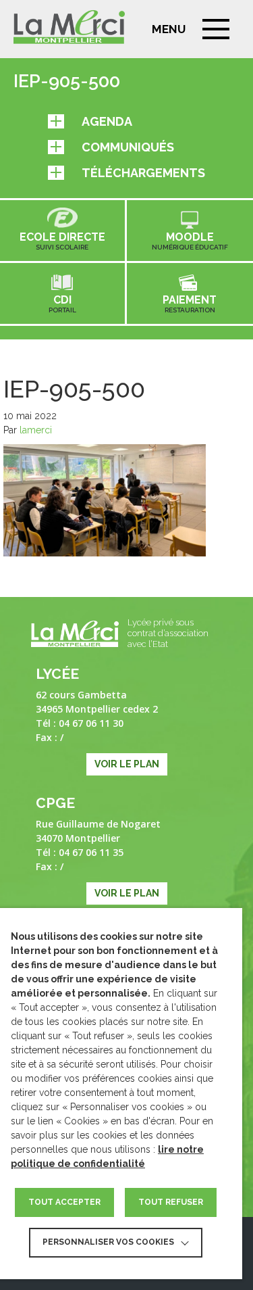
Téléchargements (143, 173)
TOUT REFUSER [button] (170, 1202)
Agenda (107, 121)
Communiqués (128, 147)
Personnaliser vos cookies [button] (108, 1242)
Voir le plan (126, 764)
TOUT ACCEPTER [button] (64, 1202)
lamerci (36, 430)
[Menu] (216, 29)
